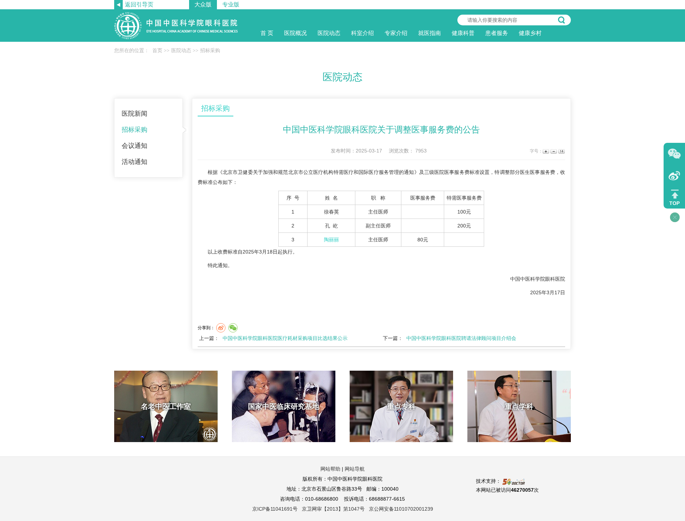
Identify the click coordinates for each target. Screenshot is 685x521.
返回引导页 (139, 4)
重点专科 (401, 406)
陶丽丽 (331, 239)
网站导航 (355, 469)
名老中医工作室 (166, 406)
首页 (157, 50)
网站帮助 (330, 469)
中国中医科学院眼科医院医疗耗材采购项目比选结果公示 (285, 338)
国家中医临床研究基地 (283, 406)
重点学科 (519, 406)
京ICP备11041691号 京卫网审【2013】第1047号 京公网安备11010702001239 (342, 509)
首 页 (266, 33)
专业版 (230, 4)
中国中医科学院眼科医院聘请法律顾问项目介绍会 (461, 338)
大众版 (203, 4)
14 (561, 151)
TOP (674, 203)
